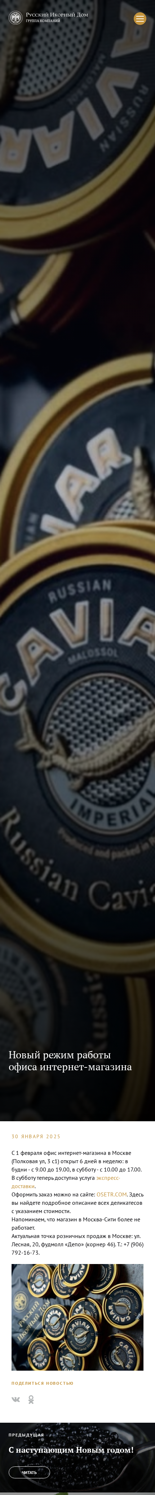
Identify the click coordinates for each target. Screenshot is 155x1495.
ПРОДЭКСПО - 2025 (22, 1419)
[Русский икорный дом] (48, 19)
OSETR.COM (112, 1194)
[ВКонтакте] (16, 1399)
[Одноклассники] (31, 1399)
